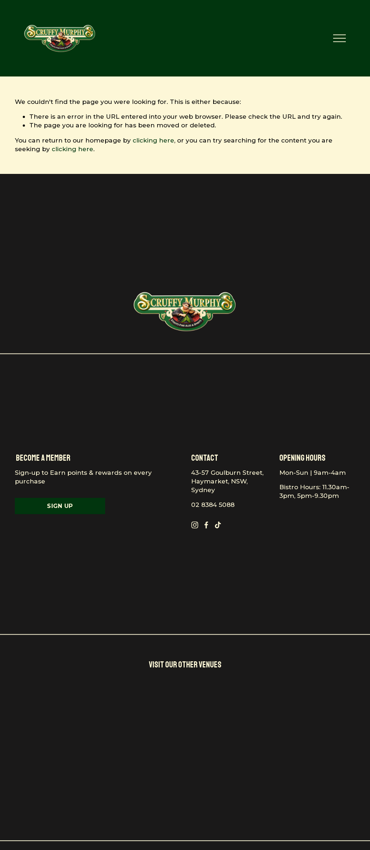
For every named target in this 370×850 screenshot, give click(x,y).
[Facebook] (206, 525)
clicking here (153, 140)
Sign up (60, 506)
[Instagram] (194, 525)
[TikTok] (217, 525)
